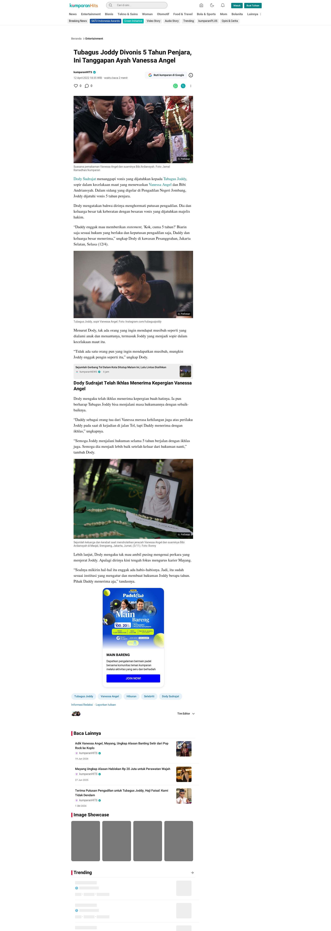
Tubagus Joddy (174, 178)
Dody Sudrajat (85, 178)
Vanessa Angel (160, 184)
